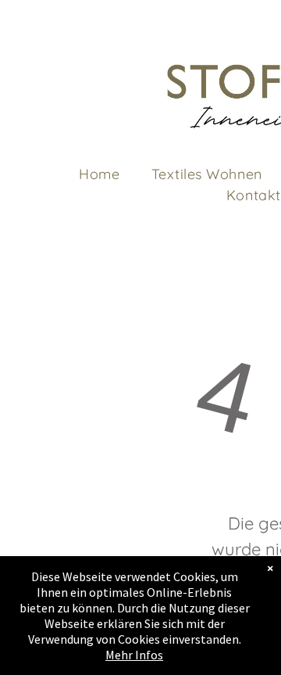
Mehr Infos (134, 654)
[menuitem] (99, 174)
